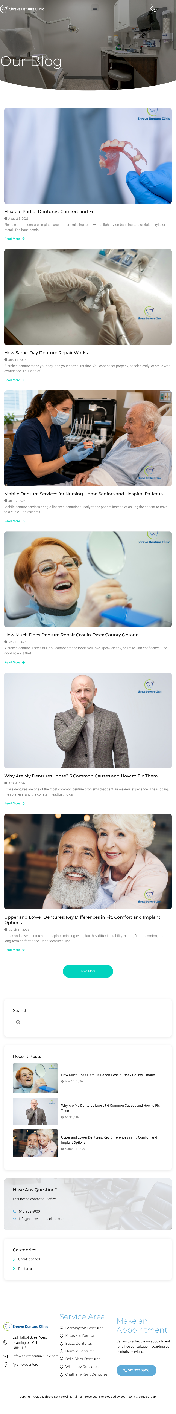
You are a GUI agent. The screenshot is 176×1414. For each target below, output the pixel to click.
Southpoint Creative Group (138, 1396)
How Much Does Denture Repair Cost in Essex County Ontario (71, 634)
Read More (12, 238)
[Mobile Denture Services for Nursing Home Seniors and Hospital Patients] (88, 438)
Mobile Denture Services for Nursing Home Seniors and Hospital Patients (83, 493)
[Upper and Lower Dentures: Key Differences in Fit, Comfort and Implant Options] (88, 861)
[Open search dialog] (18, 1022)
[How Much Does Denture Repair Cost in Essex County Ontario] (88, 579)
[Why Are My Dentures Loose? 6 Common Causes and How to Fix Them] (88, 720)
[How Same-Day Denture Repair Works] (88, 297)
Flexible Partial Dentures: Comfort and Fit (49, 211)
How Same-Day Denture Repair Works (46, 352)
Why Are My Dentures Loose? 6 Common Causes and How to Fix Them (81, 776)
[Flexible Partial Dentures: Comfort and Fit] (88, 156)
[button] (95, 7)
